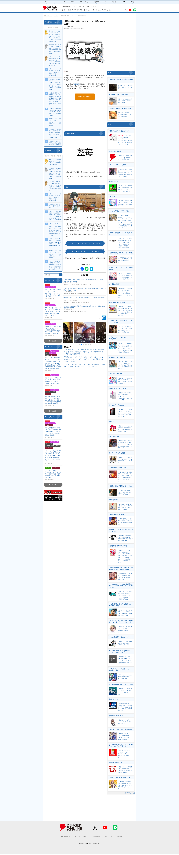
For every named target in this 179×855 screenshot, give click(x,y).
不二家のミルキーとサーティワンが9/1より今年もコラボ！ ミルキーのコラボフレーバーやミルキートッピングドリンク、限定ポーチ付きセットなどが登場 (84, 359)
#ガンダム (98, 10)
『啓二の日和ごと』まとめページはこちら (84, 243)
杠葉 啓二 (77, 84)
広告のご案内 (96, 837)
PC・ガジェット (85, 2)
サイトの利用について (63, 837)
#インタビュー (108, 10)
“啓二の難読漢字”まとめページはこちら (84, 251)
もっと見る (52, 341)
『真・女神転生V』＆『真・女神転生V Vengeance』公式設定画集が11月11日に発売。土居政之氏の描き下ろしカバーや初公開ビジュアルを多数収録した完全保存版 (84, 352)
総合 (46, 2)
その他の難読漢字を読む (85, 96)
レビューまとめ (79, 6)
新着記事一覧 (67, 6)
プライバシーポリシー (81, 837)
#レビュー (89, 10)
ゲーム (55, 2)
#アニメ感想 (67, 10)
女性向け (114, 2)
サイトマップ (92, 6)
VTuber (124, 2)
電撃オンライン (48, 16)
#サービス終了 (78, 10)
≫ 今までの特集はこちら (127, 793)
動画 (132, 2)
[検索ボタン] (60, 274)
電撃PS (96, 2)
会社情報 (119, 837)
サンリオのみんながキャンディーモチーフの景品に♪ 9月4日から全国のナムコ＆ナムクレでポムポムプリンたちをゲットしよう (84, 365)
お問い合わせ (108, 837)
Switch (105, 2)
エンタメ (64, 2)
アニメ (73, 2)
